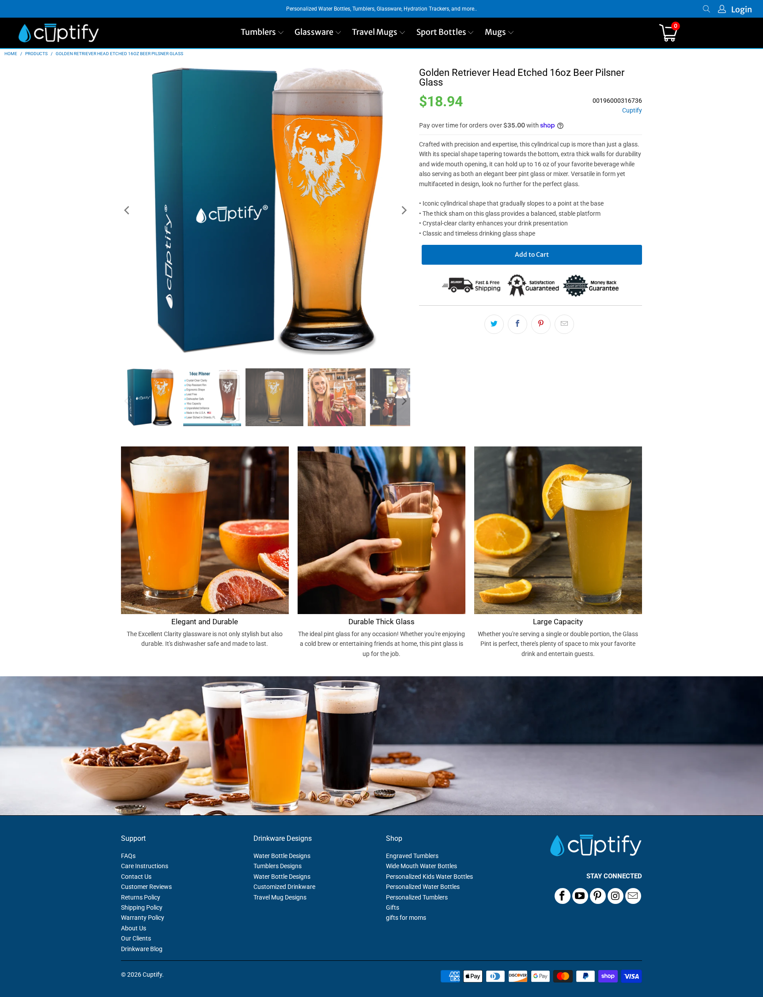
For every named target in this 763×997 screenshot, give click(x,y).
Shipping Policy (141, 907)
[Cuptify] (58, 32)
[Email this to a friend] (564, 324)
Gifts (392, 907)
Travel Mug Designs (279, 897)
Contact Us (136, 876)
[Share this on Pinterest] (541, 324)
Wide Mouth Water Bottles (421, 866)
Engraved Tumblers (412, 855)
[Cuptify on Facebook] (562, 896)
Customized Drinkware (284, 886)
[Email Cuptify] (633, 896)
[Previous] (128, 210)
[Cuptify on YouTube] (580, 896)
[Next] (404, 210)
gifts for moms (406, 917)
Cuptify (632, 110)
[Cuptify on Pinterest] (598, 896)
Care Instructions (144, 866)
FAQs (128, 855)
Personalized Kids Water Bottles (429, 876)
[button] (262, 33)
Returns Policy (140, 897)
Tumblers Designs (277, 866)
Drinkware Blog (141, 948)
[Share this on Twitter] (494, 324)
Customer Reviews (146, 886)
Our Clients (136, 938)
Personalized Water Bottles (423, 886)
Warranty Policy (142, 917)
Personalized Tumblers (417, 897)
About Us (133, 928)
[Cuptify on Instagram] (615, 896)
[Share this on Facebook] (517, 324)
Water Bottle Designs (281, 855)
